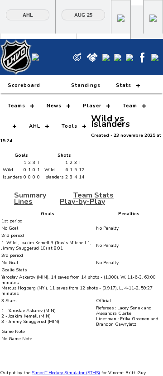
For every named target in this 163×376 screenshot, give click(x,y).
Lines (23, 201)
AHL (28, 15)
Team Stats (93, 195)
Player (92, 105)
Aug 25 (83, 15)
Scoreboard (24, 85)
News (54, 105)
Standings (86, 85)
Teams (16, 105)
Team (130, 105)
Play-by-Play (82, 201)
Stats (123, 85)
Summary (30, 195)
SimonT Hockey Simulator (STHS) (66, 373)
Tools (69, 126)
